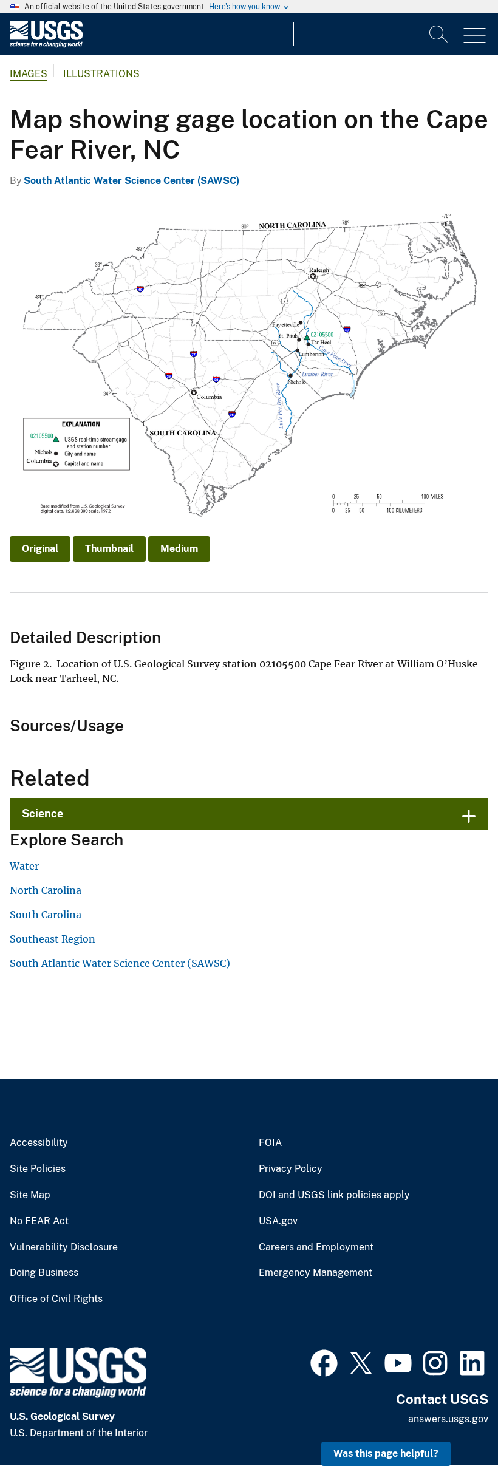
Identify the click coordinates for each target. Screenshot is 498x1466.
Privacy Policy (290, 1169)
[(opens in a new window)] (324, 1361)
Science (42, 813)
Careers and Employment (316, 1247)
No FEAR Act (39, 1221)
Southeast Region (52, 939)
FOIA (270, 1142)
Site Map (30, 1195)
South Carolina (45, 915)
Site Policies (38, 1169)
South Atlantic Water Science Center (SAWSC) (131, 180)
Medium (179, 548)
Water (24, 866)
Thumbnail (109, 548)
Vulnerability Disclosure (64, 1247)
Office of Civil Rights (56, 1299)
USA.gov (278, 1221)
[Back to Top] (454, 1422)
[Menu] (474, 35)
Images (28, 74)
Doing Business (44, 1272)
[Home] (46, 44)
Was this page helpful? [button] (385, 1453)
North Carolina (45, 890)
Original (40, 548)
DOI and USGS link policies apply (334, 1195)
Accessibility (39, 1142)
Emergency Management (315, 1272)
